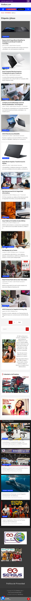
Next (19, 322)
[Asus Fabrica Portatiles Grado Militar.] (15, 210)
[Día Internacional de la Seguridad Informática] (15, 180)
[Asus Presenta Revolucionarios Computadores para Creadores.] (15, 61)
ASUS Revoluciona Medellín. (11, 134)
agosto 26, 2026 (6, 445)
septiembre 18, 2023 (7, 281)
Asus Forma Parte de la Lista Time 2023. (14, 279)
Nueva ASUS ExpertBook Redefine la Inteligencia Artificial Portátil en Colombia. (13, 41)
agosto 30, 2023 (6, 311)
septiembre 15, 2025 (7, 135)
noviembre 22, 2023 (7, 195)
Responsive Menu (28, 1)
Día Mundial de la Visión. (9, 250)
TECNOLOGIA (6, 36)
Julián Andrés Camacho (15, 45)
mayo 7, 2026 (5, 106)
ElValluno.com (16, 195)
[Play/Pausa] (28, 599)
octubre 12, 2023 (6, 252)
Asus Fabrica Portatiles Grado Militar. (14, 221)
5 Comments (5, 283)
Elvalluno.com (6, 4)
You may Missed (7, 421)
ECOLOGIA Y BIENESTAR (8, 246)
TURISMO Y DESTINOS (8, 490)
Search (27, 329)
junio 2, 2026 (5, 75)
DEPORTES (5, 438)
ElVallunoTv (21, 9)
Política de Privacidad (15, 584)
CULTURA (5, 516)
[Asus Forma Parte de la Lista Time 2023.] (15, 269)
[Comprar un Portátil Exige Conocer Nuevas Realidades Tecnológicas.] (15, 92)
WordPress (20, 594)
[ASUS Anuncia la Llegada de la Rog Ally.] (15, 298)
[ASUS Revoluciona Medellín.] (15, 123)
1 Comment (24, 106)
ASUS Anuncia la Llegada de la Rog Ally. (14, 309)
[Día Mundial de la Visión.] (15, 239)
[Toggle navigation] (3, 9)
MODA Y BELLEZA (7, 464)
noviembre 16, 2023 (7, 222)
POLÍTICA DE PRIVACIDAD (14, 592)
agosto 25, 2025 (6, 165)
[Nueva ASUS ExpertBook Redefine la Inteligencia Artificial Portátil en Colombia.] (15, 29)
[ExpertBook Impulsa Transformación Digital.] (15, 151)
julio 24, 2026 (5, 45)
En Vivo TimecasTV (12, 9)
